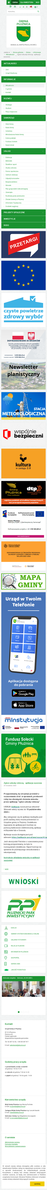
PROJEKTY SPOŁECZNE (14, 212)
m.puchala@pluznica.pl (17, 1106)
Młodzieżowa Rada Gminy (15, 134)
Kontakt (8, 92)
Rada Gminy (10, 127)
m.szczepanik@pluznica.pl (19, 1118)
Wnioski (8, 185)
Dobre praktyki (11, 138)
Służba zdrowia (11, 168)
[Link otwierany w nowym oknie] (23, 310)
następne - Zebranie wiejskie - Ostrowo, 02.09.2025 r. (18, 1012)
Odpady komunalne (12, 178)
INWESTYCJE (9, 219)
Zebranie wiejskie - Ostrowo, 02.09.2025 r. (18, 978)
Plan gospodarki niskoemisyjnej (17, 189)
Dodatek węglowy (12, 206)
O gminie (9, 89)
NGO (37, 2)
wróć (6, 869)
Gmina (15, 2)
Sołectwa (9, 131)
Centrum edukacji (12, 175)
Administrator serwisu (12, 1142)
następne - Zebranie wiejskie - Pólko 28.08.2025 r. (26, 1012)
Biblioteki (9, 161)
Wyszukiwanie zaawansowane (15, 1146)
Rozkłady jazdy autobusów (15, 196)
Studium (8, 108)
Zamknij (37, 1184)
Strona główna (18, 52)
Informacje (37, 52)
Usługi (7, 151)
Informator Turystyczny (13, 203)
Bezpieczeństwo (11, 182)
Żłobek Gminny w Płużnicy (15, 199)
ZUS (7, 70)
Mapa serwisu (15, 6)
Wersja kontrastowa (10, 6)
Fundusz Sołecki (11, 141)
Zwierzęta (9, 192)
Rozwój (8, 98)
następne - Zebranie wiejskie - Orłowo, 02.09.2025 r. (21, 1012)
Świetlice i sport (11, 164)
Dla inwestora (26, 2)
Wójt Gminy (9, 124)
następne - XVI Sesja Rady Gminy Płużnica (28, 1012)
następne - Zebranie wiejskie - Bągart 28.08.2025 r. (23, 1012)
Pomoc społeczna (12, 171)
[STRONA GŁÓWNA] (9, 2)
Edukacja (9, 157)
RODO (6, 225)
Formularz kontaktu (11, 1144)
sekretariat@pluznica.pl (18, 1045)
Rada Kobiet (10, 145)
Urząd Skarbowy (11, 73)
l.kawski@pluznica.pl (17, 1112)
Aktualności (10, 54)
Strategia (9, 105)
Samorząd (9, 118)
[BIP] (31, 6)
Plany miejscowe (11, 112)
